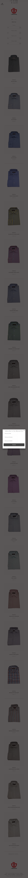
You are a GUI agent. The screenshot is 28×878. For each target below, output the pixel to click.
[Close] (24, 431)
